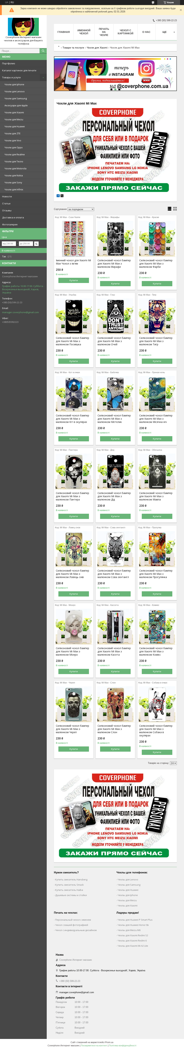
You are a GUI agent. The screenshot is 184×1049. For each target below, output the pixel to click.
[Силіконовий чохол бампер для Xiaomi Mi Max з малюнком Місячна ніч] (157, 394)
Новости (7, 196)
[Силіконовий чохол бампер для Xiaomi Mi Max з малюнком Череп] (73, 704)
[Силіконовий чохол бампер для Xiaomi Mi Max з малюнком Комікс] (157, 627)
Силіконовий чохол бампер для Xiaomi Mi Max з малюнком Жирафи (114, 263)
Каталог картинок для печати (19, 70)
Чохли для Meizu (13, 119)
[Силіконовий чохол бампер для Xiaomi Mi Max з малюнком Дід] (115, 471)
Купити (74, 280)
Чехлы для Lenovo (128, 879)
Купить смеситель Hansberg (71, 879)
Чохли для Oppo (13, 147)
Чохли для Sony (13, 182)
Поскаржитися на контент (94, 1045)
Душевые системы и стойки (71, 895)
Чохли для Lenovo (14, 91)
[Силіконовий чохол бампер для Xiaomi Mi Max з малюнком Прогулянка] (157, 549)
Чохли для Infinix (13, 189)
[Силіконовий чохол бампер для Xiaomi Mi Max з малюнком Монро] (73, 627)
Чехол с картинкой (125, 32)
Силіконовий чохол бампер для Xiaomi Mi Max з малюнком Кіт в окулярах (72, 419)
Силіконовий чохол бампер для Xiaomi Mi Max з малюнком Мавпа (155, 496)
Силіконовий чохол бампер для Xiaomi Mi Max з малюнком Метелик (114, 419)
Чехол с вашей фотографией (71, 925)
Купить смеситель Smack (69, 884)
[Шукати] (43, 51)
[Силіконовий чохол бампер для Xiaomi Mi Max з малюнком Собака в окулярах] (157, 704)
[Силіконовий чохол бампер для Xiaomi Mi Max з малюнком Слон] (115, 704)
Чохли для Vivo (12, 140)
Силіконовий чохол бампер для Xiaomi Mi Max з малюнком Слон (114, 729)
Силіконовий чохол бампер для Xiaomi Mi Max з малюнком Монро (72, 651)
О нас (146, 32)
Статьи (6, 203)
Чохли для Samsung (15, 98)
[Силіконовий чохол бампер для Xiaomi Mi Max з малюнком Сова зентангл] (115, 549)
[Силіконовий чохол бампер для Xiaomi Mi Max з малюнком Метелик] (115, 394)
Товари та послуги (73, 47)
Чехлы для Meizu (127, 900)
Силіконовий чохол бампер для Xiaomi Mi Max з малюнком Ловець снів (72, 574)
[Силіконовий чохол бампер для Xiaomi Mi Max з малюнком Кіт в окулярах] (73, 394)
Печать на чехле (104, 31)
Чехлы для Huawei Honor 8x (133, 925)
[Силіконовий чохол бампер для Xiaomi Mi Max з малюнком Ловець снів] (73, 549)
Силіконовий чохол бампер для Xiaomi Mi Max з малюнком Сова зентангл (114, 574)
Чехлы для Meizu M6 (129, 930)
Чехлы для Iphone (128, 895)
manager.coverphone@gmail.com (20, 312)
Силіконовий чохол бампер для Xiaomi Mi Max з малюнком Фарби (155, 263)
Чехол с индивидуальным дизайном (76, 930)
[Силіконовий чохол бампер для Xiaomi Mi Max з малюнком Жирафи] (115, 239)
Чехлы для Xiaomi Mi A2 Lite (133, 945)
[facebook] (58, 196)
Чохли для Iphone (14, 84)
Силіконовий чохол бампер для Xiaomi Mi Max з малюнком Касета (114, 651)
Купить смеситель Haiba (69, 890)
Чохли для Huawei (14, 126)
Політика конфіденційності (122, 1045)
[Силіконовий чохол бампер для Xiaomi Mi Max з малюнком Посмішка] (73, 316)
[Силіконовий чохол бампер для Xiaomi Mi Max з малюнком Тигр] (157, 316)
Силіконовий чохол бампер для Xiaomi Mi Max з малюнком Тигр (155, 341)
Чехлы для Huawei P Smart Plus (135, 919)
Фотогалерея (9, 224)
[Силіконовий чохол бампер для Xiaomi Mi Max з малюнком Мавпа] (157, 471)
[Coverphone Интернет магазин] (23, 27)
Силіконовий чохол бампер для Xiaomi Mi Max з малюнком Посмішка (72, 341)
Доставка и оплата (13, 217)
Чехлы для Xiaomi (127, 905)
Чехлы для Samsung (129, 884)
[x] (62, 196)
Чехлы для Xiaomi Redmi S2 (133, 935)
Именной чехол (83, 32)
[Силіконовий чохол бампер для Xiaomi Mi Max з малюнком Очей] (115, 316)
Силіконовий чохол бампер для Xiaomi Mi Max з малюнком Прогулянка (155, 574)
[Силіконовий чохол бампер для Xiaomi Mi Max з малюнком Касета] (115, 627)
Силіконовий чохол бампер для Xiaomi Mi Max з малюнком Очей (114, 341)
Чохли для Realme (14, 154)
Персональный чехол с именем (73, 919)
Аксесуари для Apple (16, 105)
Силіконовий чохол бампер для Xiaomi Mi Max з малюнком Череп (72, 729)
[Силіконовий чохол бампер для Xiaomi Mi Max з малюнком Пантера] (73, 471)
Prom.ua (109, 1042)
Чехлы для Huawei (128, 890)
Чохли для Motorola (15, 168)
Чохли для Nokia (13, 175)
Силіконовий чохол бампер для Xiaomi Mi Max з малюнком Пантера (72, 496)
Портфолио (8, 63)
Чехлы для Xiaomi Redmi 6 (132, 940)
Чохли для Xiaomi (14, 112)
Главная (64, 32)
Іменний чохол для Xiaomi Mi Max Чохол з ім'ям (73, 262)
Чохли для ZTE (12, 133)
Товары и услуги (11, 77)
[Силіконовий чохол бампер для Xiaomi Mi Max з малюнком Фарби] (157, 239)
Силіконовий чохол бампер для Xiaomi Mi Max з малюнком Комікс (155, 651)
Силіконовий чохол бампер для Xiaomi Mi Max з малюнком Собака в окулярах (155, 730)
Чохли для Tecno (13, 161)
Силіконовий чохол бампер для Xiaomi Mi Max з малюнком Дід (114, 496)
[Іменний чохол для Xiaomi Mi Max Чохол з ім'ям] (73, 239)
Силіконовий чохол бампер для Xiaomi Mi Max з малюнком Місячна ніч (155, 419)
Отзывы (7, 210)
